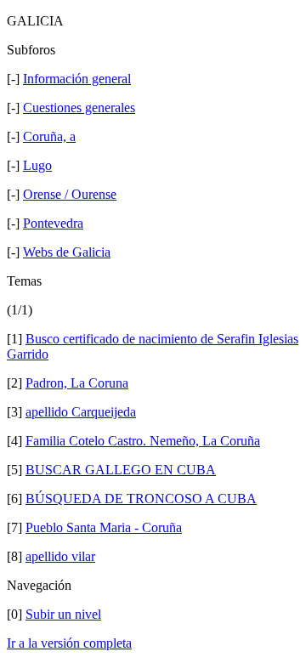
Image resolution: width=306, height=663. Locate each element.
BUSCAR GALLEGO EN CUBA (121, 469)
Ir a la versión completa (69, 643)
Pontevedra (53, 223)
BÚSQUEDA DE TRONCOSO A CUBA (141, 498)
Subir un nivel (63, 614)
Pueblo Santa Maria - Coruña (104, 527)
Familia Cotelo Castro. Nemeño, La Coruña (143, 441)
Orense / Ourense (69, 194)
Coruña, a (49, 136)
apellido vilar (60, 556)
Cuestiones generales (79, 107)
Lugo (37, 165)
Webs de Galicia (66, 252)
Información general (77, 78)
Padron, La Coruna (77, 383)
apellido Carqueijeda (81, 412)
